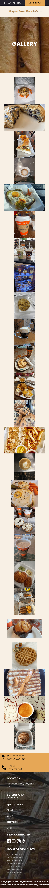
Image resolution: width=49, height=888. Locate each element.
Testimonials (12, 822)
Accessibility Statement (37, 885)
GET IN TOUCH (35, 3)
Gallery (10, 816)
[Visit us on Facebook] (9, 841)
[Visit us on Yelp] (24, 841)
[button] (41, 11)
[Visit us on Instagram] (19, 841)
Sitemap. (21, 885)
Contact (10, 828)
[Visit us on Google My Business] (14, 841)
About (10, 810)
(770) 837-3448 (14, 3)
